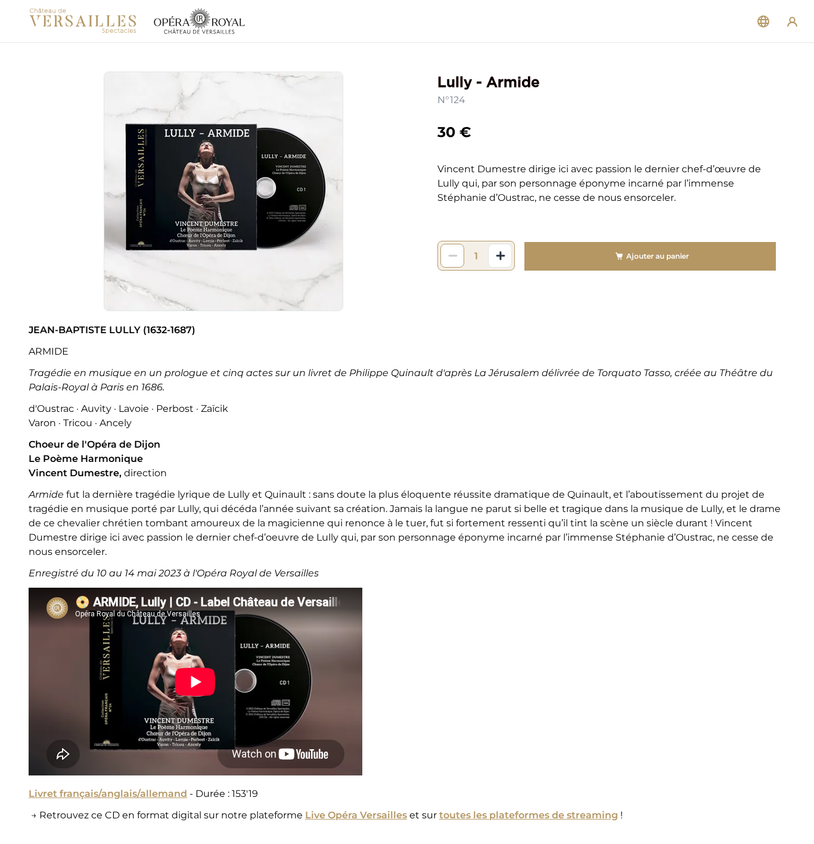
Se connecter (792, 21)
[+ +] (500, 256)
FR (763, 21)
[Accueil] (136, 21)
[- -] (452, 256)
